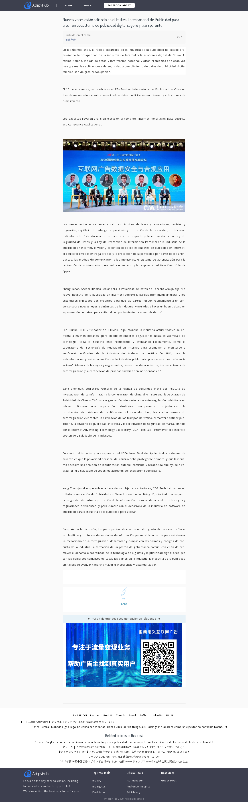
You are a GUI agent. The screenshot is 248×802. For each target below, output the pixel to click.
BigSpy (88, 5)
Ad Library (133, 792)
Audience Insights (138, 786)
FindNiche (98, 792)
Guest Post (168, 780)
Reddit (107, 715)
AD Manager (135, 780)
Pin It (169, 715)
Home (69, 5)
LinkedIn (156, 715)
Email (132, 715)
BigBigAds (99, 786)
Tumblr (120, 715)
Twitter (95, 715)
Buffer (143, 715)
